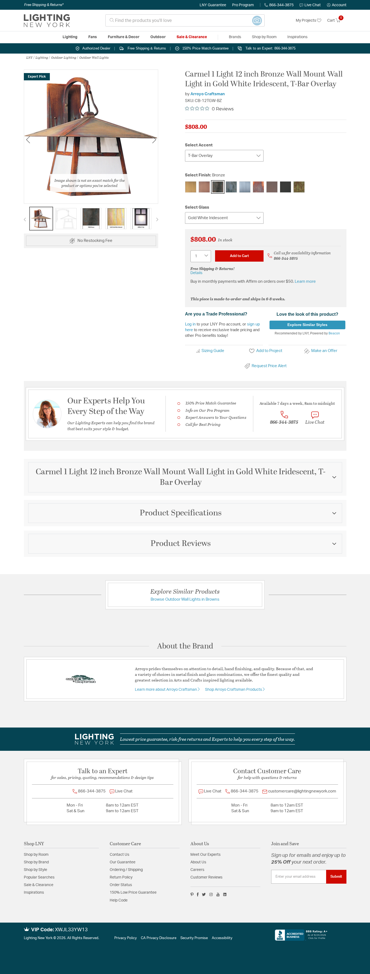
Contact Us (119, 855)
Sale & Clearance (38, 885)
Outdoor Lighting (63, 57)
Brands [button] (235, 37)
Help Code (119, 900)
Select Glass (197, 207)
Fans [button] (92, 37)
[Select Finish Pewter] (245, 187)
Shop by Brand (36, 862)
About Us (198, 862)
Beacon (334, 333)
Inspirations (34, 892)
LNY (29, 57)
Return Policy (121, 877)
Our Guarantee (122, 862)
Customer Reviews (206, 877)
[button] (336, 5)
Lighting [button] (70, 37)
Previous (28, 139)
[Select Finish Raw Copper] (258, 187)
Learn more (305, 281)
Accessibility (222, 938)
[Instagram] (211, 894)
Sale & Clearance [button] (192, 37)
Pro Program (243, 5)
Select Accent (199, 145)
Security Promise (194, 938)
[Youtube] (218, 894)
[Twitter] (204, 894)
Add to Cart (239, 256)
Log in (190, 324)
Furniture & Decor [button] (123, 37)
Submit (336, 876)
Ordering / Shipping (126, 870)
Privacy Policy (125, 938)
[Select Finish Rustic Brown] (272, 187)
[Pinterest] (192, 894)
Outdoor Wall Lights (94, 57)
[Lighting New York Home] (47, 20)
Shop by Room (36, 855)
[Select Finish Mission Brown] (231, 187)
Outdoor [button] (158, 37)
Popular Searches (39, 877)
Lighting (41, 57)
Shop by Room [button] (264, 37)
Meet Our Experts (205, 855)
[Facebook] (198, 894)
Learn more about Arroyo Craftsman (166, 690)
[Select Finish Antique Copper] (204, 187)
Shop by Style (35, 870)
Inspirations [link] (297, 37)
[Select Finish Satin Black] (285, 187)
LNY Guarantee (213, 5)
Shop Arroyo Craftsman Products (234, 690)
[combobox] (185, 20)
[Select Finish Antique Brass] (190, 187)
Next (154, 139)
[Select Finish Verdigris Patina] (299, 187)
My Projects (306, 20)
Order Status (121, 885)
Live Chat (312, 5)
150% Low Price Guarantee (133, 892)
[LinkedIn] (225, 894)
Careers (197, 870)
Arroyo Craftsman (207, 94)
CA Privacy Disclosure (158, 938)
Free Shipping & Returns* (43, 5)
